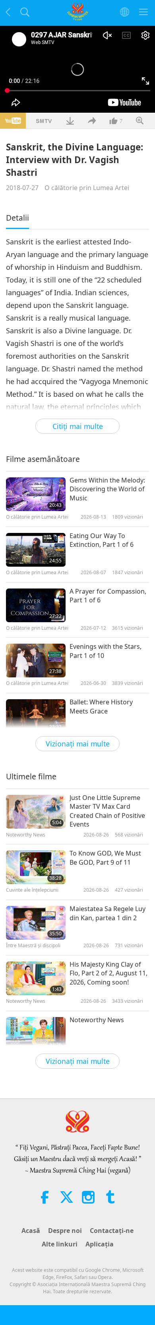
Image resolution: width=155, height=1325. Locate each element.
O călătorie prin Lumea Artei (87, 187)
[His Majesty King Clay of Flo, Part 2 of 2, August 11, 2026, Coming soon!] (36, 978)
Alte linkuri (60, 1244)
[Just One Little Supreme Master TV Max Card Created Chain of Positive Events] (36, 812)
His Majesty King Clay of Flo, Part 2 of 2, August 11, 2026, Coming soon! (108, 973)
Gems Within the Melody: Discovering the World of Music (107, 489)
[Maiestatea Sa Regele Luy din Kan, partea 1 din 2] (36, 923)
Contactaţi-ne (112, 1230)
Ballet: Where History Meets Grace (101, 706)
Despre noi (65, 1230)
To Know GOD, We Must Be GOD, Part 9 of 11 (105, 857)
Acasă (30, 1230)
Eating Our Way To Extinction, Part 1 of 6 (102, 540)
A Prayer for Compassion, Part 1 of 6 (108, 595)
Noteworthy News (97, 1019)
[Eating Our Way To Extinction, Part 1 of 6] (36, 550)
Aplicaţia (99, 1244)
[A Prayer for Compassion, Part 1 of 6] (36, 605)
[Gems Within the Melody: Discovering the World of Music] (36, 494)
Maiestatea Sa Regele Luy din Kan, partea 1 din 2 (107, 913)
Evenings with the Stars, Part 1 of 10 (105, 651)
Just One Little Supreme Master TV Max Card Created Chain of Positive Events (107, 811)
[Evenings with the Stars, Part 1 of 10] (36, 660)
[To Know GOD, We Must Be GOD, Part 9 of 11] (36, 867)
